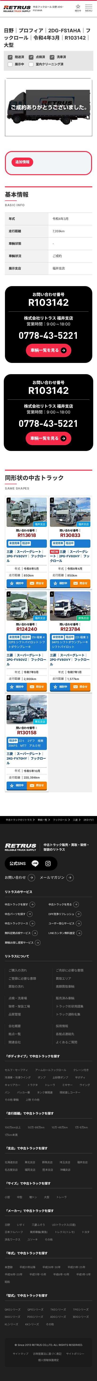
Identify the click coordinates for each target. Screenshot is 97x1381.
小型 (7, 1197)
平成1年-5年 (83, 1274)
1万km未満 (11, 1135)
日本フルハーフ (14, 1232)
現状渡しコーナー (70, 1092)
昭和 (7, 1282)
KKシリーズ (32, 1324)
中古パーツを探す (15, 914)
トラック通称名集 (68, 1014)
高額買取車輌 (65, 986)
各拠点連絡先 (65, 1034)
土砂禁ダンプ (60, 1077)
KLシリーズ (11, 1324)
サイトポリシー (75, 1353)
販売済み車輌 (65, 998)
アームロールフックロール (50, 1070)
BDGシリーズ (81, 1316)
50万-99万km (36, 1127)
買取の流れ (16, 986)
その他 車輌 (12, 1099)
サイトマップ (20, 1353)
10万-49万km (60, 1127)
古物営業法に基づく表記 (47, 1353)
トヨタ (85, 1232)
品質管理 (14, 1014)
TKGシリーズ (58, 1309)
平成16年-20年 (13, 1274)
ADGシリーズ (58, 1316)
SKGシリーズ (12, 1316)
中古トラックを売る (60, 904)
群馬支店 (47, 1162)
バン (7, 1092)
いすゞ (21, 1224)
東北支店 (30, 1162)
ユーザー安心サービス (61, 923)
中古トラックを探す (16, 904)
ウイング (85, 1085)
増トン (33, 1197)
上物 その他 (32, 1099)
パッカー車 (23, 1092)
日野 (7, 1224)
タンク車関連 (45, 1092)
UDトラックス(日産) (64, 1224)
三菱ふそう (38, 1224)
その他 (49, 1239)
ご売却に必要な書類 (69, 970)
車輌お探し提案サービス (19, 942)
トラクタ (32, 1085)
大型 (46, 1197)
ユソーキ (32, 1239)
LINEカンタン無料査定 (61, 933)
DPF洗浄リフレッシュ (61, 914)
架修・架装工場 (19, 1006)
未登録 (8, 1267)
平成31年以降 (27, 1267)
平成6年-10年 (61, 1274)
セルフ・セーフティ (16, 1070)
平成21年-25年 (76, 1267)
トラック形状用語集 (69, 1006)
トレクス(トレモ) (65, 1232)
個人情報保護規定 (48, 1360)
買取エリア (63, 978)
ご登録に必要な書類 (22, 978)
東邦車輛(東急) (39, 1232)
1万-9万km (81, 1127)
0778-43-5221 (48, 423)
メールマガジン (52, 877)
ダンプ (41, 1077)
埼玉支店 (65, 1162)
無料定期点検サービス (18, 933)
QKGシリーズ (12, 1309)
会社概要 (14, 1026)
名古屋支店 (11, 1169)
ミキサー (67, 1085)
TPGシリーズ (81, 1309)
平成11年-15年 (37, 1274)
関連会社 (14, 1042)
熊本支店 (47, 1169)
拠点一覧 (14, 1034)
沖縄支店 (65, 1169)
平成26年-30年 (51, 1267)
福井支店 (82, 1162)
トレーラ (50, 1085)
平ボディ (80, 1077)
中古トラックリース (16, 923)
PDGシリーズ (35, 1316)
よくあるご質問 (66, 1042)
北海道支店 (11, 1162)
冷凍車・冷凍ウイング (18, 1077)
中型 (19, 1197)
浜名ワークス (12, 1239)
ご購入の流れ (17, 970)
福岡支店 (30, 1169)
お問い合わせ (15, 877)
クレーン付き (81, 1070)
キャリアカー (12, 1085)
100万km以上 (13, 1127)
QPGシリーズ (35, 1309)
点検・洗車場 (17, 998)
